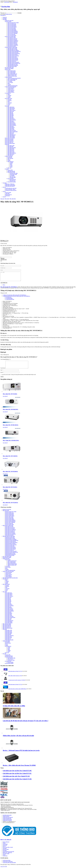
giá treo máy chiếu (13, 174)
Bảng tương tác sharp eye (10, 530)
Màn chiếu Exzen (11, 149)
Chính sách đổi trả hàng (7, 819)
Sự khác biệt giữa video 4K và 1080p (14, 706)
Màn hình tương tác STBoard (13, 50)
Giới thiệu (5, 18)
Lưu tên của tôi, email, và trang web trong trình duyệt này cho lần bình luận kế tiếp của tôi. (19, 374)
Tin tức (4, 191)
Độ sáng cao (8, 297)
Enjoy (9, 104)
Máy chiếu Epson (11, 107)
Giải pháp (5, 182)
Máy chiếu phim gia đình (10, 143)
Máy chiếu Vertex (11, 109)
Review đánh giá (8, 194)
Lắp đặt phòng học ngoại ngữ (10, 188)
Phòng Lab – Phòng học (9, 183)
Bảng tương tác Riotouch (12, 42)
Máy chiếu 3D (10, 112)
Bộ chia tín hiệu (11, 178)
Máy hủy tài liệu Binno (12, 25)
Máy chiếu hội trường (9, 140)
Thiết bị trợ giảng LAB (12, 74)
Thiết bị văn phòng (8, 156)
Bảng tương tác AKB (12, 37)
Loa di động (10, 81)
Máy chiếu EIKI (11, 126)
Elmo (9, 101)
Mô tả (4, 284)
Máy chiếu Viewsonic (12, 130)
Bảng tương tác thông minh (10, 36)
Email (1, 372)
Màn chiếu (7, 144)
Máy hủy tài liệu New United (13, 22)
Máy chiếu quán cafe (9, 142)
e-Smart (9, 96)
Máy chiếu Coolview (11, 123)
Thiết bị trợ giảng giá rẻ (12, 560)
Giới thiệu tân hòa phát (7, 815)
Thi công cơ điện (6, 853)
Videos (4, 842)
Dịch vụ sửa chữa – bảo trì (10, 189)
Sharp (9, 94)
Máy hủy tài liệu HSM (12, 24)
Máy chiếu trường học (9, 141)
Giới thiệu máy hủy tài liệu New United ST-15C (17, 773)
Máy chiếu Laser (11, 111)
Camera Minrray (11, 90)
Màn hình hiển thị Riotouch (13, 65)
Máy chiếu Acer (11, 120)
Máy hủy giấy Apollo (12, 27)
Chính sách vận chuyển (7, 820)
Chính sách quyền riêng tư (8, 817)
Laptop (9, 160)
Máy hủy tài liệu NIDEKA (13, 31)
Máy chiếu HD (10, 113)
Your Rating (2, 359)
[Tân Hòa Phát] (5, 6)
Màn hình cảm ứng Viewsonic (13, 55)
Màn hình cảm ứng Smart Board (14, 53)
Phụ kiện (7, 168)
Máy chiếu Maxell (11, 127)
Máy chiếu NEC (11, 117)
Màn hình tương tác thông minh (11, 47)
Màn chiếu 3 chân (11, 145)
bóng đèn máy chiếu (14, 173)
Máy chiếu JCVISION (12, 125)
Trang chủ (5, 17)
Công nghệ (7, 193)
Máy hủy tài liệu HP (11, 34)
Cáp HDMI (12, 175)
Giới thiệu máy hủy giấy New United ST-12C (16, 776)
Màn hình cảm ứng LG (12, 61)
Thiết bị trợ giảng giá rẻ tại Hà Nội (14, 78)
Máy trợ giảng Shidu (11, 72)
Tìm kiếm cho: (3, 12)
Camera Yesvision (11, 87)
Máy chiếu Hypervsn (11, 124)
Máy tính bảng (10, 158)
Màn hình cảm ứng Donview (13, 52)
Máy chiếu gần (10, 116)
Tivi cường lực (8, 93)
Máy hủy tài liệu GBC (12, 29)
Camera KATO (10, 88)
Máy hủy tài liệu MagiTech (13, 32)
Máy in (9, 159)
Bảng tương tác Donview (12, 39)
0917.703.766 (6, 2)
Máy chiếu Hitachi (11, 135)
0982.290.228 (15, 2)
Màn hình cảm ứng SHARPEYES (14, 51)
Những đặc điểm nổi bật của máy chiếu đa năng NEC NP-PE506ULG (16, 296)
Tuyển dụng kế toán (6, 860)
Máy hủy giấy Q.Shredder (12, 33)
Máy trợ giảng (8, 69)
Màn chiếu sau (10, 155)
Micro (9, 83)
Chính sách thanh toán (7, 818)
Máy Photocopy (11, 161)
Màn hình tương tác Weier (12, 49)
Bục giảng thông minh (9, 67)
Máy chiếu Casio (11, 132)
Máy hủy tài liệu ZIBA (12, 35)
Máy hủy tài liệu (8, 21)
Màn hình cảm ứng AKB (12, 48)
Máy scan (9, 167)
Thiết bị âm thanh (8, 77)
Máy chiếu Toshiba (11, 136)
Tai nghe (9, 84)
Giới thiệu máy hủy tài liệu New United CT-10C (17, 779)
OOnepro (9, 95)
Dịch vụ (4, 187)
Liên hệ (4, 196)
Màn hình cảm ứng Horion (13, 54)
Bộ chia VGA (12, 180)
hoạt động (5, 850)
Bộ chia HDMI (13, 179)
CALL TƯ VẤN (3, 866)
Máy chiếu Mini (11, 115)
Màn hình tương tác (11, 171)
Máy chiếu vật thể (8, 98)
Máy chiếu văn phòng (9, 139)
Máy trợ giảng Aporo (11, 70)
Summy (9, 97)
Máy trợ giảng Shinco (12, 71)
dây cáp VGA (12, 176)
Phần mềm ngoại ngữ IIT (10, 186)
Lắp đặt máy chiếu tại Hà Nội (10, 190)
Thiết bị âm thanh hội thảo (12, 85)
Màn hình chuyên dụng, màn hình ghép (10, 577)
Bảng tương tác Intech (12, 46)
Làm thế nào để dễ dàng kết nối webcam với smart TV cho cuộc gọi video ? (25, 720)
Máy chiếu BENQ (11, 121)
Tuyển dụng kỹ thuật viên (7, 861)
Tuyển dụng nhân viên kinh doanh (9, 862)
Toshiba (11, 162)
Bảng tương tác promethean (13, 45)
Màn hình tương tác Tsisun (13, 64)
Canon (11, 165)
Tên (1, 370)
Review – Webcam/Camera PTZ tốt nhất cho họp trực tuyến (21, 750)
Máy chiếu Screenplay (12, 119)
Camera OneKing (11, 92)
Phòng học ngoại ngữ (9, 20)
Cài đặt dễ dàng (9, 298)
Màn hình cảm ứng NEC (12, 56)
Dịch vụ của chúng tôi (5, 839)
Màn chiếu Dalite (11, 148)
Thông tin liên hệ (6, 816)
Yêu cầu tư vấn (3, 259)
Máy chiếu (7, 105)
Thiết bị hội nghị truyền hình (10, 86)
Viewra (9, 103)
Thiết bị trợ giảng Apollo (12, 76)
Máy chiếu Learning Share (13, 131)
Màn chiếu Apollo (11, 151)
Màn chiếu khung (11, 154)
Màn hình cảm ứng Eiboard (13, 59)
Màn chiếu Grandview (12, 152)
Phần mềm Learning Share (10, 185)
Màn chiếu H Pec (11, 150)
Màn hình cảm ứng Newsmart (13, 62)
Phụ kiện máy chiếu (11, 172)
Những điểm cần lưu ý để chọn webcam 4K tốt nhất (18, 735)
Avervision (10, 102)
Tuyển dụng (7, 195)
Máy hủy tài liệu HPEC (12, 30)
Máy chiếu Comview (11, 110)
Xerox (11, 166)
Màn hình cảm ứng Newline (13, 58)
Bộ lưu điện (10, 157)
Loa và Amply (10, 82)
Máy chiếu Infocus (11, 118)
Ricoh (11, 163)
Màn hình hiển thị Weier (12, 66)
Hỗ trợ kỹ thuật (8, 192)
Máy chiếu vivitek (11, 129)
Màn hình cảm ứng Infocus (13, 57)
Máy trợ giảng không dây (12, 73)
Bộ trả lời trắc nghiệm (9, 68)
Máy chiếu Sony (11, 133)
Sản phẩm (5, 19)
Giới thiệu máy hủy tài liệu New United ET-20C (17, 770)
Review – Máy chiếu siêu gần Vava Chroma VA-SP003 (19, 765)
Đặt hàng (2, 258)
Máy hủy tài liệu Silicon (12, 26)
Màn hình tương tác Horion (10, 543)
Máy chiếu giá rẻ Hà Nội (10, 137)
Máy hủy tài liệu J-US (12, 23)
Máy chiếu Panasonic (12, 134)
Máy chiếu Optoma (11, 108)
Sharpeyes (9, 100)
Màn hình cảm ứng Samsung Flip (14, 63)
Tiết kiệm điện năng (9, 299)
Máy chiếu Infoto (11, 128)
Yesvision (9, 99)
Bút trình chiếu (13, 177)
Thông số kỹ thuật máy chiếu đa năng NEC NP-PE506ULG (14, 295)
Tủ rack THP (10, 170)
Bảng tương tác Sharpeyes (12, 41)
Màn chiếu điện (10, 146)
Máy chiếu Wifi (10, 114)
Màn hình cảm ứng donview (10, 541)
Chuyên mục (5, 843)
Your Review (2, 368)
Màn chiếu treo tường (12, 147)
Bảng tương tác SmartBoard (13, 40)
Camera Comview (11, 89)
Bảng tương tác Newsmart (12, 43)
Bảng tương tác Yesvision (12, 38)
